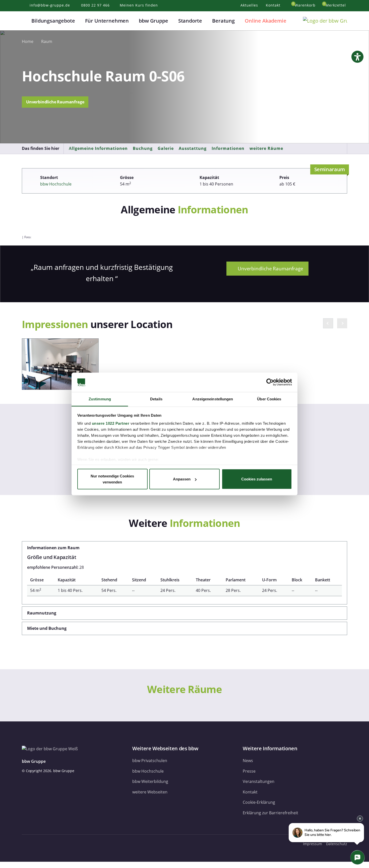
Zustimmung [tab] (100, 399)
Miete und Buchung (47, 628)
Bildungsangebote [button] (53, 20)
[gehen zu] (1, 864)
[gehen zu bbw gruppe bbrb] (63, 844)
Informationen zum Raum (53, 547)
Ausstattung (193, 148)
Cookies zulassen (256, 479)
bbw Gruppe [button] (153, 20)
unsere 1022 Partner (111, 423)
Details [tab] (156, 399)
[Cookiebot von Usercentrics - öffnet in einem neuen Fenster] (270, 382)
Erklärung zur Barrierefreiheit (270, 813)
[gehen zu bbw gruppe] (39, 844)
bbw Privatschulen (149, 760)
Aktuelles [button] (249, 5)
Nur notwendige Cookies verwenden (112, 479)
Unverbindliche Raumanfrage (55, 102)
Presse (249, 771)
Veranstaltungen (258, 781)
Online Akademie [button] (265, 20)
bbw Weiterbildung (150, 781)
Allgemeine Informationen (98, 148)
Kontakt (250, 792)
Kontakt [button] (274, 5)
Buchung (143, 148)
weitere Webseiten (149, 792)
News (248, 760)
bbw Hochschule (56, 184)
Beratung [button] (223, 20)
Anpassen (182, 479)
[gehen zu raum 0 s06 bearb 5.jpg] (60, 364)
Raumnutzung (41, 613)
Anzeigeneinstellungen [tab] (212, 399)
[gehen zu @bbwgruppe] (73, 844)
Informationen (228, 148)
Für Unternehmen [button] (107, 20)
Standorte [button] (190, 20)
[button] (25, 20)
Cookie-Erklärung (259, 802)
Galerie (166, 148)
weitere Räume (266, 148)
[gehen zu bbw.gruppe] (27, 844)
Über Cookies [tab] (269, 399)
